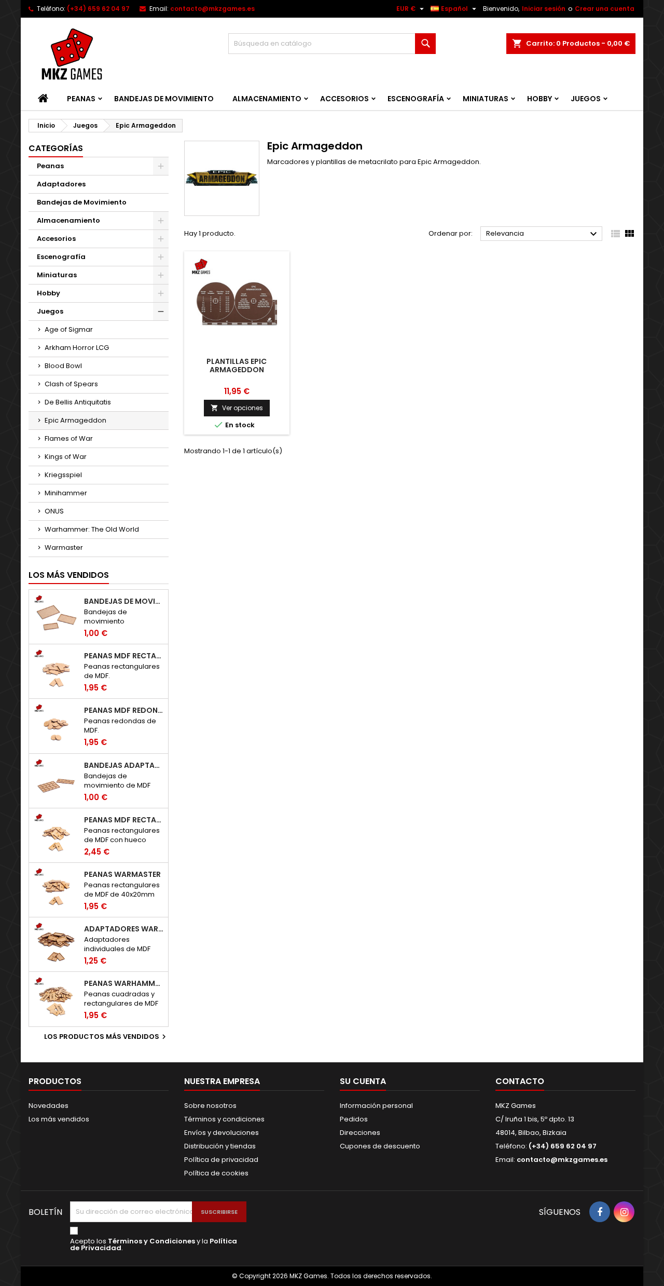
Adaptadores (61, 184)
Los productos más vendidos (106, 1036)
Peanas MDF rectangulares (124, 656)
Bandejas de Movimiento (164, 98)
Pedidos (354, 1119)
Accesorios (344, 98)
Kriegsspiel (63, 475)
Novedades (48, 1106)
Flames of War (69, 438)
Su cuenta (363, 1081)
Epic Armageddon (75, 420)
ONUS (54, 511)
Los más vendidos (69, 575)
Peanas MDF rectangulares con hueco (124, 820)
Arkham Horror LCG (77, 348)
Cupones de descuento (380, 1146)
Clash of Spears (71, 384)
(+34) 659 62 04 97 (98, 8)
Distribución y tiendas (220, 1146)
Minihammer (66, 493)
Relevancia (543, 234)
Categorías (56, 148)
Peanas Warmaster (122, 874)
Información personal (376, 1106)
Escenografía (416, 98)
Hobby (539, 98)
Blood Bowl (63, 366)
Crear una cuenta (604, 8)
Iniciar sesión (543, 8)
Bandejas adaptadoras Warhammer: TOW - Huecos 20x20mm (124, 765)
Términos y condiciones (224, 1119)
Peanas (81, 98)
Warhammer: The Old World (92, 529)
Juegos (586, 98)
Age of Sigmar (69, 329)
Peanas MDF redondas (124, 710)
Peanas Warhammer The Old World (124, 983)
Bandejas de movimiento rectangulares (124, 601)
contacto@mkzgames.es (212, 8)
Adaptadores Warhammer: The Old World (124, 929)
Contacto (519, 1081)
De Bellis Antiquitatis (78, 402)
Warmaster (64, 547)
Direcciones (360, 1133)
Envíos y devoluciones (221, 1133)
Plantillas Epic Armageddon (236, 365)
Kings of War (66, 457)
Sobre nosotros (210, 1106)
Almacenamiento (266, 98)
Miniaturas (485, 98)
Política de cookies (216, 1173)
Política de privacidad (221, 1160)
